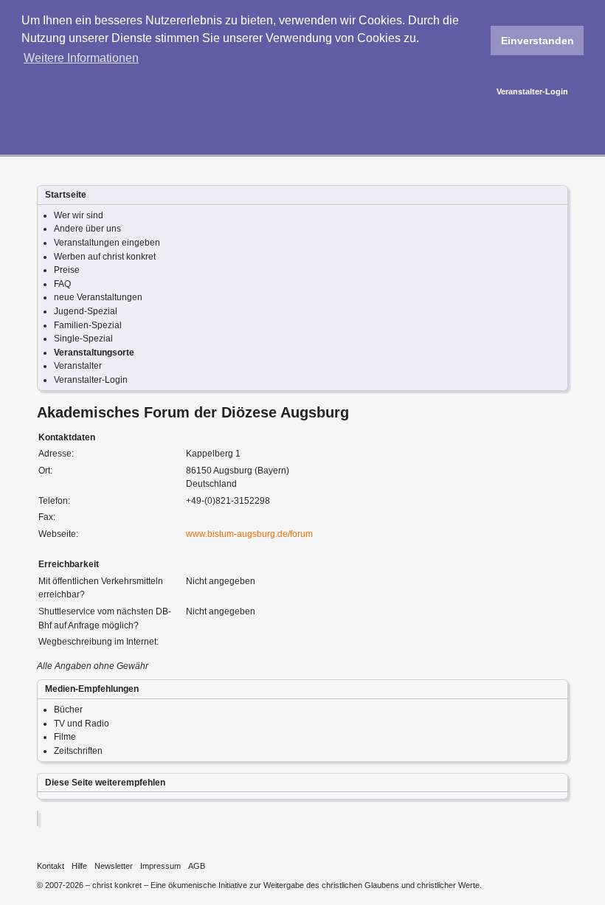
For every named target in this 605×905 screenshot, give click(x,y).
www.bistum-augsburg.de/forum (249, 534)
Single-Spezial (83, 338)
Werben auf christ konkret (105, 257)
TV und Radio (81, 723)
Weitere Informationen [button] (81, 58)
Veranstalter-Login (532, 91)
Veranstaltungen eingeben (107, 242)
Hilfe (79, 865)
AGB (196, 865)
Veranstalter (78, 366)
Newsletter (113, 865)
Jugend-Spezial (85, 311)
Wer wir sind (78, 215)
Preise (67, 270)
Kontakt (50, 865)
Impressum (160, 865)
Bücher (68, 709)
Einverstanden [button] (537, 40)
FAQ (62, 284)
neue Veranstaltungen (98, 297)
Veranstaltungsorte (94, 352)
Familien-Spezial (88, 325)
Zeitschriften (78, 751)
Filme (65, 737)
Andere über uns (87, 228)
